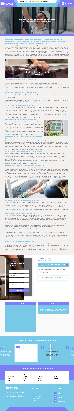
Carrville (10, 378)
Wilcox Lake (55, 376)
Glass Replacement (37, 394)
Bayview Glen (11, 374)
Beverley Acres (11, 376)
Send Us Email (60, 397)
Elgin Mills (25, 374)
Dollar (9, 380)
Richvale (40, 380)
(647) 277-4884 (68, 3)
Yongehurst (55, 378)
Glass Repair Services (31, 5)
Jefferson (25, 380)
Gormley (25, 376)
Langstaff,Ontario (41, 374)
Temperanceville (56, 374)
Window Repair (36, 391)
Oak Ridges (40, 376)
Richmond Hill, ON (61, 401)
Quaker (39, 378)
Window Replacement (13, 35)
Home (25, 5)
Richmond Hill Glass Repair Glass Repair (37, 409)
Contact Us (47, 5)
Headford (25, 378)
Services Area (41, 5)
